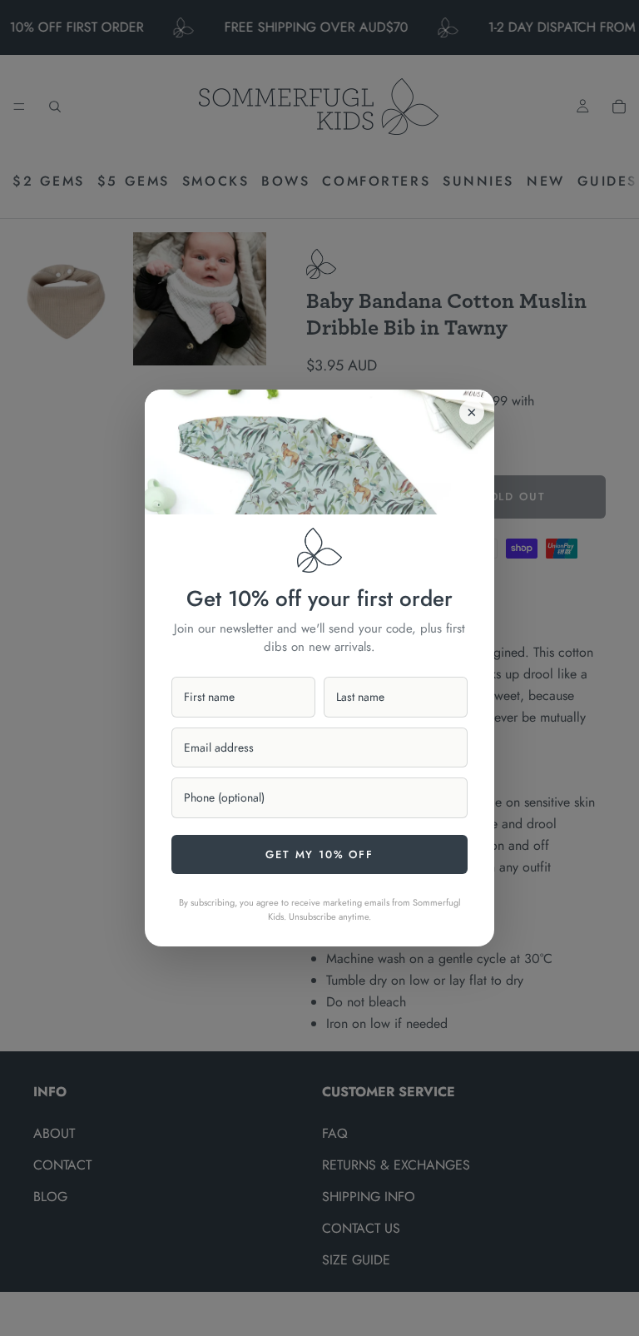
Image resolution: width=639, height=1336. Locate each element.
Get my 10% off (319, 854)
